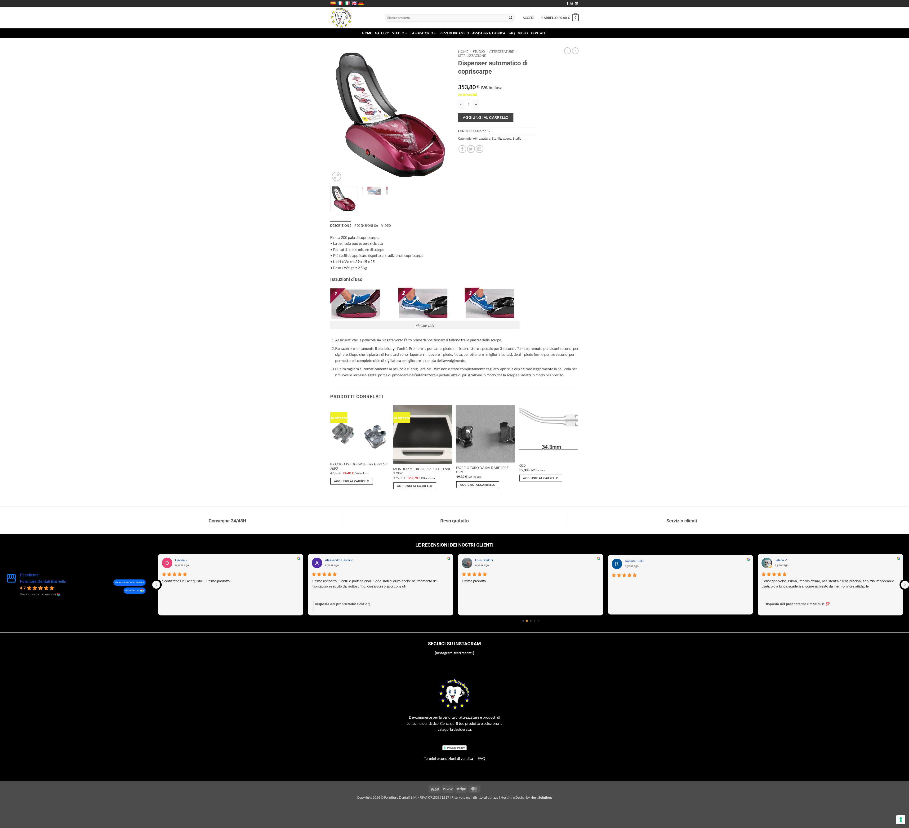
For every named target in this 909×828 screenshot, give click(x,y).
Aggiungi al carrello (486, 117)
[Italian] (347, 3)
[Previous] (338, 114)
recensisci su (132, 590)
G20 (522, 465)
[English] (354, 3)
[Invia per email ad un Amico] (479, 149)
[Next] (442, 114)
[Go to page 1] (527, 621)
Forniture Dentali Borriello (43, 581)
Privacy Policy (456, 747)
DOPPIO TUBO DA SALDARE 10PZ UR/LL (482, 470)
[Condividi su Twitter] (471, 149)
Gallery (382, 33)
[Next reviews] (905, 585)
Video (523, 33)
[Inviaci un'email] (576, 3)
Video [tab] (386, 225)
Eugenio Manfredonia (639, 560)
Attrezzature (501, 51)
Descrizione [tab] (340, 225)
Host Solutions (541, 797)
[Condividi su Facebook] (462, 149)
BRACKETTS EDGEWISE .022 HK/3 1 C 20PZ (359, 466)
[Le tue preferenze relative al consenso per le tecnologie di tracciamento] (900, 819)
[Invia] (511, 18)
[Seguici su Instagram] (571, 3)
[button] (529, 17)
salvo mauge (334, 560)
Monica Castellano (787, 560)
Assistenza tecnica (488, 33)
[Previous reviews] (156, 585)
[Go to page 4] (538, 621)
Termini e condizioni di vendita (448, 758)
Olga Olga (182, 560)
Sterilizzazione (472, 56)
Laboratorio (421, 33)
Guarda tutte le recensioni (129, 582)
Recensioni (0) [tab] (366, 225)
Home (367, 33)
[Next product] (567, 50)
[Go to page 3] (534, 621)
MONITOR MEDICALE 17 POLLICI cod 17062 (421, 471)
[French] (340, 3)
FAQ (511, 33)
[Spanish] (333, 3)
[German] (361, 3)
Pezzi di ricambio (454, 33)
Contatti (539, 33)
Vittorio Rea (483, 560)
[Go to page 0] (523, 621)
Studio (398, 33)
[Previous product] (575, 50)
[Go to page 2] (531, 621)
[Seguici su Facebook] (567, 3)
